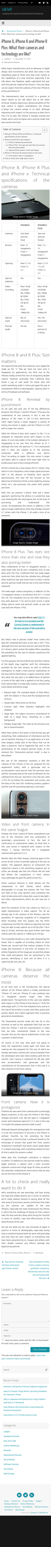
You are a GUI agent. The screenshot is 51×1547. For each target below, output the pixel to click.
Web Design (9, 1473)
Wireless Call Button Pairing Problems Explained (25, 1386)
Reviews (7, 1450)
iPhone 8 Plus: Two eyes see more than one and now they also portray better (26, 146)
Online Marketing (11, 1446)
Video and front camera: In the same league (23, 150)
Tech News (8, 1469)
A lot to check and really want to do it (19, 158)
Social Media (9, 1459)
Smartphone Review (14, 31)
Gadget (7, 1431)
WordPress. (43, 1513)
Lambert (7, 59)
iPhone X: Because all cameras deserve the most (23, 153)
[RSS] (48, 3)
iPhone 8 (8, 1253)
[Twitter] (44, 3)
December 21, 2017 (23, 59)
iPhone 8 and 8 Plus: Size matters (17, 140)
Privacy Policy (23, 3)
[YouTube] (40, 3)
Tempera (34, 1513)
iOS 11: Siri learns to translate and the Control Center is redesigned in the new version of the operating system (29, 624)
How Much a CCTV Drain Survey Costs (20, 1415)
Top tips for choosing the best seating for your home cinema (12, 1265)
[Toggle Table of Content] (43, 130)
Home (3, 3)
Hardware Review (11, 1436)
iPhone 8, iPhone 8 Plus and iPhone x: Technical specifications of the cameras (23, 135)
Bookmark (39, 1253)
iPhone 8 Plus (17, 1253)
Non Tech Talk (10, 1441)
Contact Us (12, 3)
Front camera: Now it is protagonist (20, 156)
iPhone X (27, 1253)
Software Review (11, 1464)
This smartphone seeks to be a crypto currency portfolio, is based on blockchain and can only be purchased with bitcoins (38, 1270)
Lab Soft (7, 9)
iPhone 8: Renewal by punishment (20, 142)
